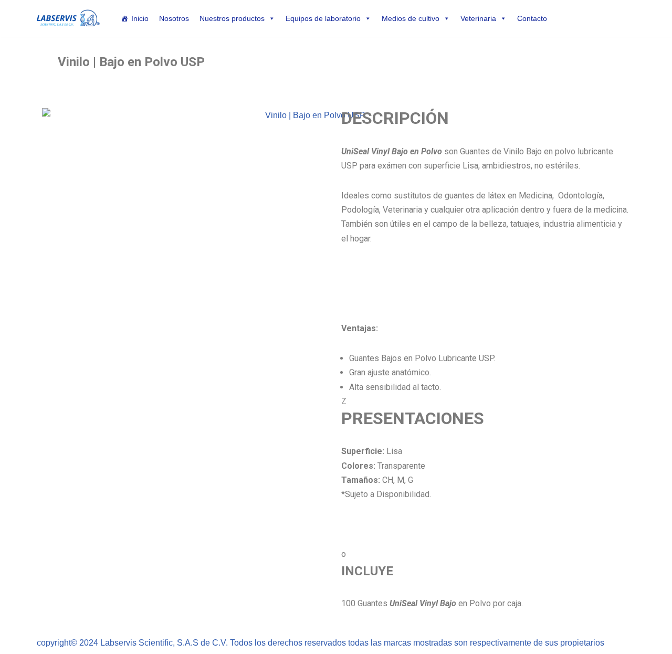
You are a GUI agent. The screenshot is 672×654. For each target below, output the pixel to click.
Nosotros (174, 18)
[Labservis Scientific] (68, 18)
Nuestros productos (232, 18)
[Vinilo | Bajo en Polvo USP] (311, 245)
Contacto (532, 18)
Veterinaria (478, 18)
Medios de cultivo (410, 18)
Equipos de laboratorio (323, 18)
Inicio (140, 18)
